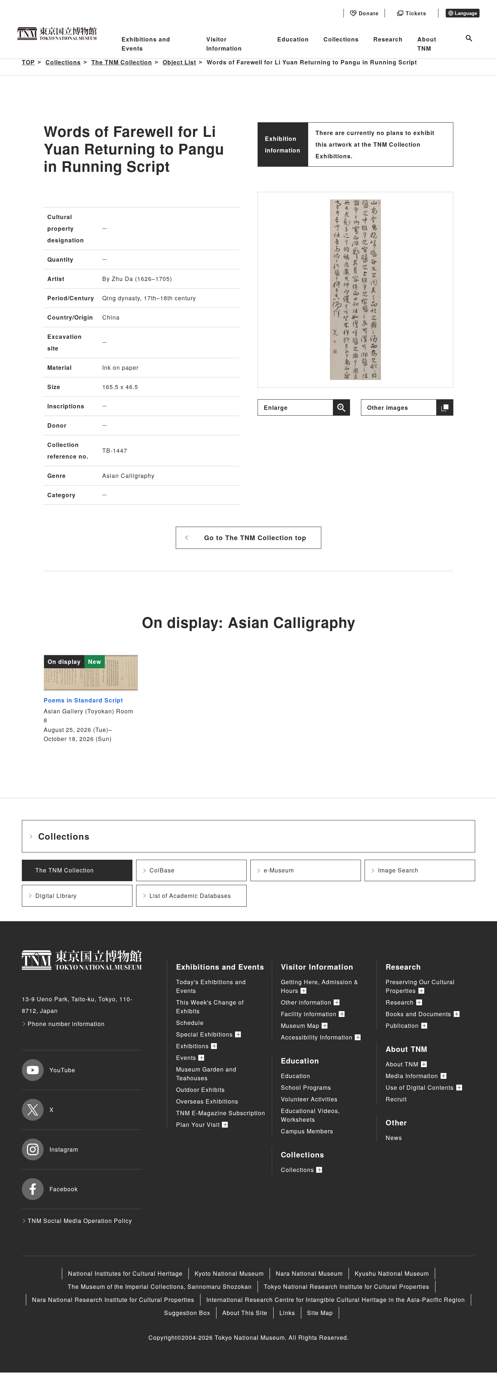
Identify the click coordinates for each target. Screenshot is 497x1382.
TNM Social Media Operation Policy (80, 1220)
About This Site (244, 1312)
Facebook (63, 1189)
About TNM (426, 44)
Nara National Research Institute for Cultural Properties (113, 1299)
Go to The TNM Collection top (255, 537)
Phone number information (66, 1023)
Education (293, 39)
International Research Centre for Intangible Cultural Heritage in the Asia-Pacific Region (335, 1299)
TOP (28, 62)
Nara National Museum (309, 1273)
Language (466, 13)
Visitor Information (224, 44)
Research (388, 39)
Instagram (63, 1149)
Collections (341, 39)
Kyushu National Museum (392, 1273)
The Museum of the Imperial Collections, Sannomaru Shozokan (160, 1286)
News (394, 1137)
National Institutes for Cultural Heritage (125, 1273)
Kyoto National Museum (229, 1273)
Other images (387, 407)
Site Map (320, 1312)
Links (287, 1312)
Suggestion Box (187, 1312)
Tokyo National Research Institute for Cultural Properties (346, 1286)
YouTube (62, 1070)
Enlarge (276, 407)
